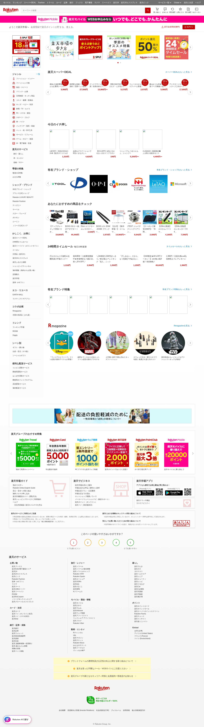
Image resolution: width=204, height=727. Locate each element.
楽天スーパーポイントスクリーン (146, 611)
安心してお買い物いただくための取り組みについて (121, 521)
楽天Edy (15, 619)
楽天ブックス (17, 566)
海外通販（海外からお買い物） (24, 270)
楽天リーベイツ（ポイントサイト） (26, 246)
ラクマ (97, 3)
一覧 (38, 74)
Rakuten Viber (78, 623)
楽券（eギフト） (19, 282)
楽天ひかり (77, 605)
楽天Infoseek (78, 611)
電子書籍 (88, 3)
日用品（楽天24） (19, 254)
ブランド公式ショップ (21, 193)
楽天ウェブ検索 (79, 613)
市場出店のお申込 (81, 488)
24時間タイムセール (20, 242)
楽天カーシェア (79, 579)
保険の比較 (16, 648)
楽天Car (137, 587)
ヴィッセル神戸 (79, 650)
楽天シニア (138, 576)
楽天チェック (139, 616)
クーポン (16, 250)
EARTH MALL (18, 295)
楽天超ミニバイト (141, 621)
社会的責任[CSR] (102, 710)
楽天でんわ (77, 608)
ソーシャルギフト (19, 355)
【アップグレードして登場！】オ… (56, 229)
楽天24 (116, 3)
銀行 (71, 3)
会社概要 (62, 710)
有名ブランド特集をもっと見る (176, 289)
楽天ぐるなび (139, 584)
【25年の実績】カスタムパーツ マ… (164, 229)
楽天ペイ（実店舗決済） (84, 505)
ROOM (15, 331)
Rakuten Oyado (79, 576)
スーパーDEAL (30, 3)
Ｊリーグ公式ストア (20, 226)
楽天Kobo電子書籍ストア (21, 569)
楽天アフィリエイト (80, 616)
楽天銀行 (15, 628)
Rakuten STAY (78, 574)
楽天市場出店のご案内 (83, 485)
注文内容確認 (19, 505)
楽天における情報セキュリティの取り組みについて (121, 513)
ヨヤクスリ (138, 571)
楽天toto (76, 584)
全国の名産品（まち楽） (22, 315)
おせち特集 (17, 177)
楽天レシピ (138, 582)
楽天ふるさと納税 (19, 262)
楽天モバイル (78, 603)
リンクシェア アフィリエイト (84, 618)
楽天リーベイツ (18, 592)
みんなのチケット (79, 645)
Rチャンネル (78, 633)
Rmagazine (17, 311)
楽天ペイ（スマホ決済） (21, 616)
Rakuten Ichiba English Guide (24, 488)
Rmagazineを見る (182, 326)
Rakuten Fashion (19, 201)
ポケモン (16, 218)
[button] (165, 10)
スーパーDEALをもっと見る (177, 72)
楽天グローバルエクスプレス (23, 602)
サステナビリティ (143, 503)
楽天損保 (15, 638)
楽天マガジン (78, 638)
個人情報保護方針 (138, 710)
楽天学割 (16, 278)
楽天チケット (78, 640)
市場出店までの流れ (82, 494)
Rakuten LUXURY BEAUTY (23, 197)
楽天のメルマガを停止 (34, 505)
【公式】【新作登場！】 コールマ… (118, 229)
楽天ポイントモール (141, 609)
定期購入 (16, 274)
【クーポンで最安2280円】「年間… (149, 229)
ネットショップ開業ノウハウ (86, 496)
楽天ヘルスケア (140, 574)
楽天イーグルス (79, 648)
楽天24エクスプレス (129, 3)
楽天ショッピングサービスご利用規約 (27, 499)
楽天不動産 (138, 594)
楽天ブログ (77, 621)
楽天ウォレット (18, 633)
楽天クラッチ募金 (143, 500)
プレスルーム (116, 710)
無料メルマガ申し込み (21, 494)
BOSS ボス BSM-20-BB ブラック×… (103, 229)
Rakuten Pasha (140, 614)
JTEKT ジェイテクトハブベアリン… (134, 229)
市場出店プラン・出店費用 (85, 491)
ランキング (17, 3)
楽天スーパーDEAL (20, 238)
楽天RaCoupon (18, 597)
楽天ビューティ (140, 579)
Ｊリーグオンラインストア (22, 599)
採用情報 (126, 710)
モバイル (7, 3)
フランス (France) (141, 636)
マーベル (16, 209)
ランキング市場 (18, 327)
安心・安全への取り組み (22, 491)
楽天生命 (15, 641)
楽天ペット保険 (18, 651)
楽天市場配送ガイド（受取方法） (25, 496)
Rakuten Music (78, 643)
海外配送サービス (19, 388)
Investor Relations (87, 710)
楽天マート (16, 587)
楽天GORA (77, 582)
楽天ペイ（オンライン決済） (23, 614)
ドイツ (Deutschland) (142, 638)
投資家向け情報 (73, 710)
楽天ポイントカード (141, 606)
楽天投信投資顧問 (18, 636)
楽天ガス (137, 569)
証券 (65, 3)
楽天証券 (15, 631)
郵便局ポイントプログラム (23, 380)
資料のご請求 (95, 488)
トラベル (50, 3)
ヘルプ (198, 3)
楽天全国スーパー (18, 589)
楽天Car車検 (139, 589)
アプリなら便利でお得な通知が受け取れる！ (153, 485)
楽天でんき (138, 566)
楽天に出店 (188, 3)
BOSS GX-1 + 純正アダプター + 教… (72, 229)
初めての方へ (18, 485)
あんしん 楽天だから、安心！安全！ (181, 523)
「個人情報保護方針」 (47, 521)
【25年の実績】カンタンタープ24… (180, 229)
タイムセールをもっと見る (178, 246)
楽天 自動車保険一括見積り (22, 643)
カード (59, 3)
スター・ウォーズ (19, 214)
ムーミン (16, 222)
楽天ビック (144, 3)
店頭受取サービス (19, 384)
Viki (74, 635)
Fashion (41, 3)
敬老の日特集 (18, 173)
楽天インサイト (140, 619)
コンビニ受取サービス (21, 368)
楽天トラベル (78, 566)
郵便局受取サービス (20, 372)
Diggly (15, 335)
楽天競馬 (76, 589)
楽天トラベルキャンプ (81, 571)
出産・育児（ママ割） (21, 351)
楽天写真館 (138, 592)
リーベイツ (106, 3)
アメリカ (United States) (143, 633)
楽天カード (16, 611)
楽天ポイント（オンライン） (86, 502)
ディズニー (17, 205)
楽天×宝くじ (77, 587)
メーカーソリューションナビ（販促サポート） (92, 499)
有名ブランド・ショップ (22, 189)
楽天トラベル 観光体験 (81, 569)
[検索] (148, 10)
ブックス (79, 3)
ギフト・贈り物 (18, 347)
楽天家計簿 (138, 597)
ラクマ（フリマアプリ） (22, 299)
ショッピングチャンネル (22, 266)
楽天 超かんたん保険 (19, 646)
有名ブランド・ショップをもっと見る (173, 170)
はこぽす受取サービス (21, 376)
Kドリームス (78, 592)
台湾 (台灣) (138, 631)
